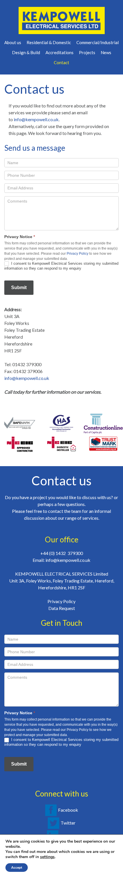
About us (12, 42)
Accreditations (59, 52)
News (106, 52)
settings (47, 857)
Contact (61, 62)
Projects (87, 52)
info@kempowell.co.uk (36, 119)
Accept (16, 867)
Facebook (68, 810)
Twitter (68, 822)
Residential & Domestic (49, 42)
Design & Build (26, 52)
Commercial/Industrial (97, 42)
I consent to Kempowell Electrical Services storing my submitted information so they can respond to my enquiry (61, 265)
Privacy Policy (77, 254)
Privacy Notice (19, 236)
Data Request (61, 608)
